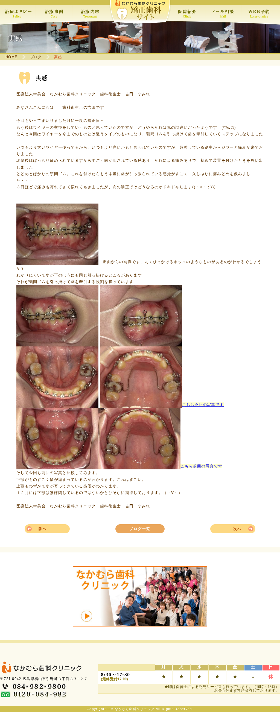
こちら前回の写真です (201, 466)
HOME (11, 57)
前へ (42, 529)
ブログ (36, 57)
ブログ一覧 (140, 529)
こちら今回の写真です (203, 404)
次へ (237, 529)
